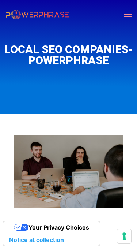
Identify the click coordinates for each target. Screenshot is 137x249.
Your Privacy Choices (58, 227)
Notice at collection (36, 240)
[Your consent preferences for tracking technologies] (124, 236)
